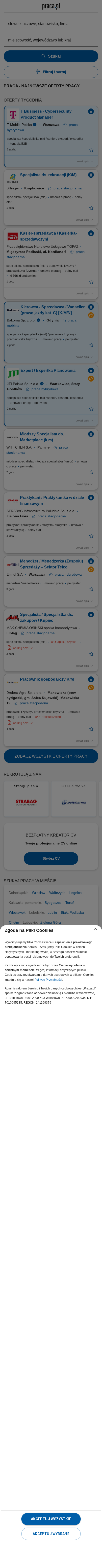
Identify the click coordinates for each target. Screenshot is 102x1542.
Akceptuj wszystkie (51, 1519)
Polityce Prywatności (48, 979)
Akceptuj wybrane (51, 1534)
